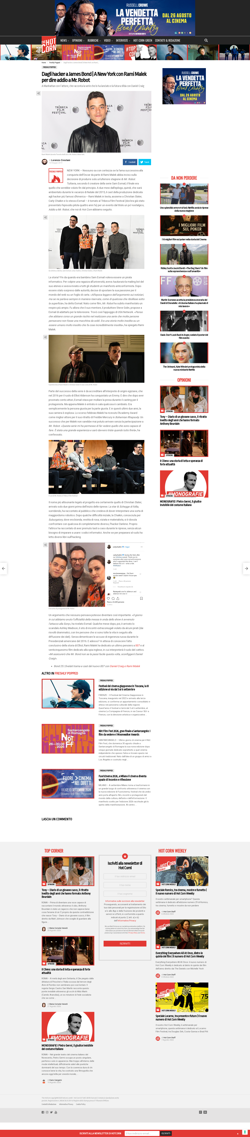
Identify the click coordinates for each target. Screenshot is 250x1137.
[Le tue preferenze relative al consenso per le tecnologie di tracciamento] (245, 1132)
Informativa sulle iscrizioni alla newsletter (125, 901)
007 (137, 645)
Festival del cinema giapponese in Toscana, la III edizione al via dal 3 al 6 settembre (124, 687)
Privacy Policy (133, 933)
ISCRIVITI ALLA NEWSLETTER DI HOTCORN (100, 1133)
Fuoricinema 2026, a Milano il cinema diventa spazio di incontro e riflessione (122, 778)
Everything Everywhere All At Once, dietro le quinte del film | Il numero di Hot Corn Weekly (180, 954)
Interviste (122, 40)
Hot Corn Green (142, 40)
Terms (143, 933)
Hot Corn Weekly (168, 884)
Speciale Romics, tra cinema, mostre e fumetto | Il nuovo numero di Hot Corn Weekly (181, 891)
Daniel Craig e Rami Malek (125, 666)
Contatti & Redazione (167, 40)
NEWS (63, 40)
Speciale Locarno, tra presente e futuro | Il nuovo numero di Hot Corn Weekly (181, 1017)
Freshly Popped (66, 673)
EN (205, 1112)
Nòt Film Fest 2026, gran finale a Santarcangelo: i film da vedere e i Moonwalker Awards (124, 732)
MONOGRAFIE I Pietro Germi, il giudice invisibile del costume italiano (180, 503)
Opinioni (77, 40)
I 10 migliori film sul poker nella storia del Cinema (184, 239)
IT (200, 1112)
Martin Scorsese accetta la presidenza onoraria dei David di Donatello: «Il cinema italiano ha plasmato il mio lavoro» (184, 303)
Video (107, 40)
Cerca (206, 40)
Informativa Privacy (127, 920)
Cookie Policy (81, 1104)
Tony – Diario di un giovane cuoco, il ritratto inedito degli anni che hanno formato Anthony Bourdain (183, 420)
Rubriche (93, 40)
